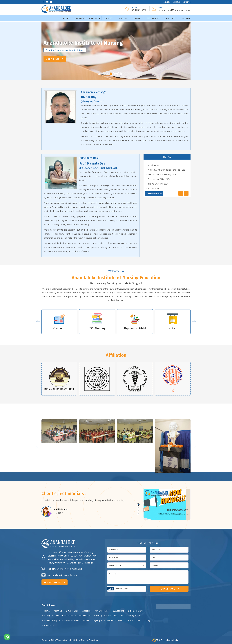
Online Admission (84, 615)
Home (66, 18)
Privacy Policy (134, 615)
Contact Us (49, 625)
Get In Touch (53, 65)
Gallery (123, 18)
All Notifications (154, 193)
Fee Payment (153, 18)
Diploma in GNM (97, 328)
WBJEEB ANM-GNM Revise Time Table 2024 (167, 170)
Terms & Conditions (70, 620)
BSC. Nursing (59, 328)
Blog (148, 620)
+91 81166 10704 (56, 569)
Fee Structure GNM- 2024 (159, 179)
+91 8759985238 (74, 569)
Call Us (134, 7)
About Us (58, 611)
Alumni (167, 2)
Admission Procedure (63, 615)
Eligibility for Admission (103, 620)
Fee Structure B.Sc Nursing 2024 (162, 174)
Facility (109, 18)
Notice (177, 2)
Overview (173, 328)
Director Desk (72, 611)
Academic (93, 18)
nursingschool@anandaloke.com (62, 575)
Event (139, 620)
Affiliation (86, 611)
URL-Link (186, 18)
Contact (170, 18)
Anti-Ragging (153, 165)
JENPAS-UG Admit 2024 (158, 184)
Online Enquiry (53, 582)
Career (136, 18)
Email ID (161, 7)
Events (187, 2)
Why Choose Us (101, 611)
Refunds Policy (50, 620)
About (78, 18)
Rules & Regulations (115, 615)
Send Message (167, 588)
